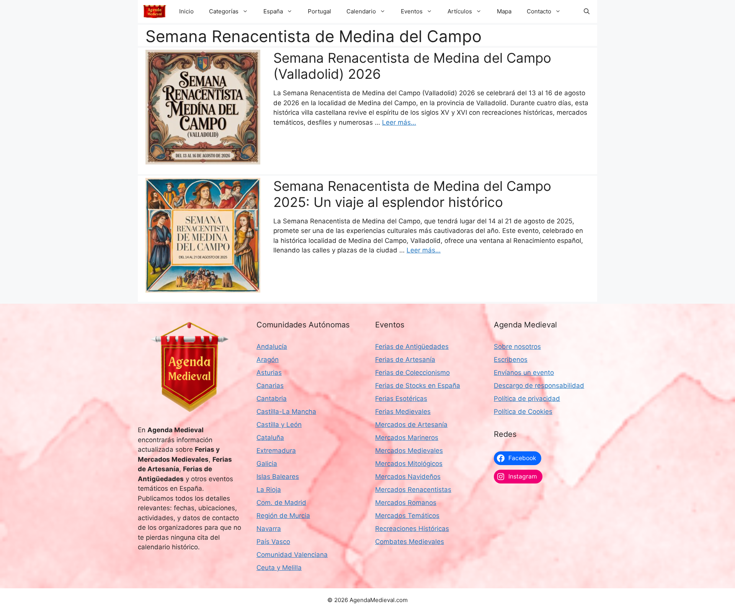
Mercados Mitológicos (409, 463)
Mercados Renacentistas (413, 489)
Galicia (266, 463)
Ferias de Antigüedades (412, 346)
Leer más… (399, 122)
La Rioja (268, 489)
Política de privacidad (527, 398)
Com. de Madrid (281, 502)
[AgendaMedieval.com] (155, 11)
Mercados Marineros (406, 437)
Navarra (268, 528)
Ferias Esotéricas (401, 398)
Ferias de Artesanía (405, 359)
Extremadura (276, 450)
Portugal (319, 11)
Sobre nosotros (517, 346)
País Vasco (273, 541)
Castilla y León (279, 424)
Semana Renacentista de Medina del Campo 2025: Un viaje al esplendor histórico (412, 194)
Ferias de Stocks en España (417, 385)
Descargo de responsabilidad (539, 385)
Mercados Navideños (408, 476)
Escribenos (511, 359)
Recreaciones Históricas (412, 528)
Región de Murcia (283, 515)
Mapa (504, 11)
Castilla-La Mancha (286, 411)
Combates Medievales (409, 541)
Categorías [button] (223, 11)
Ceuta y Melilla (279, 567)
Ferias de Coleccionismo (412, 372)
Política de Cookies (523, 411)
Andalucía (271, 346)
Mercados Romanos (405, 502)
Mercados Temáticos (407, 515)
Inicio (186, 11)
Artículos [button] (460, 11)
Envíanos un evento (524, 372)
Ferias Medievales (403, 411)
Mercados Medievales (409, 450)
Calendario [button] (361, 11)
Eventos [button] (412, 11)
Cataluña (270, 437)
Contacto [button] (539, 11)
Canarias (270, 385)
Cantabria (271, 398)
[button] (586, 11)
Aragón (267, 359)
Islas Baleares (277, 476)
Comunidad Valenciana (292, 554)
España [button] (273, 11)
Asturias (269, 372)
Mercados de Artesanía (411, 424)
